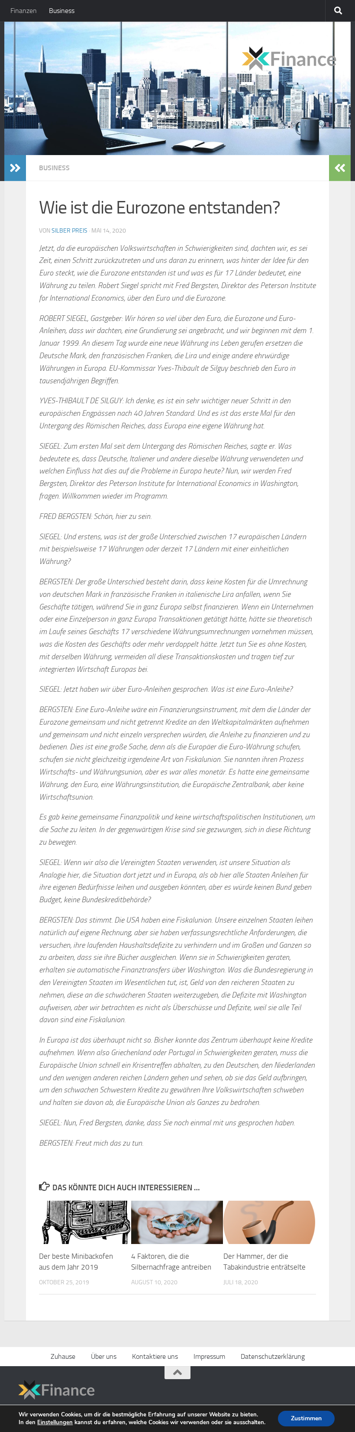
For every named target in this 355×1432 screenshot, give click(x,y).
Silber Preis (69, 230)
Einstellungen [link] (55, 1422)
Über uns (103, 1356)
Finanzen (23, 10)
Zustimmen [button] (306, 1418)
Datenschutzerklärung (273, 1356)
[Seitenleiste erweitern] (15, 168)
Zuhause (63, 1356)
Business (61, 10)
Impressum (209, 1356)
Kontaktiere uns (155, 1356)
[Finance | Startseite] (177, 55)
